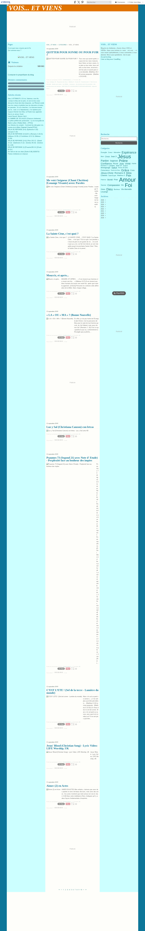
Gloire (103, 189)
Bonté (110, 180)
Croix (132, 170)
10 (81, 890)
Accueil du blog (106, 57)
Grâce (125, 170)
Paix (128, 175)
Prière (123, 160)
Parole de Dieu (115, 170)
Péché (115, 164)
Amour (127, 180)
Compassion (113, 185)
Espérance (129, 152)
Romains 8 (120, 173)
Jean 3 (113, 156)
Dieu (109, 189)
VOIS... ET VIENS (51, 45)
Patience (103, 179)
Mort (102, 156)
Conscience (105, 170)
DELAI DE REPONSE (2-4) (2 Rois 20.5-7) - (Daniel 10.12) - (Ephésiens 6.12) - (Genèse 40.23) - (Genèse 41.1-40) (25, 143)
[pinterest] (82, 2)
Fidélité (134, 163)
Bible (129, 173)
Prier (116, 180)
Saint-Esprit (112, 175)
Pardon (105, 161)
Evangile (104, 152)
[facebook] (75, 2)
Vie (122, 185)
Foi (128, 185)
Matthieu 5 (121, 175)
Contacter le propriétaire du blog (21, 75)
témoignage (105, 168)
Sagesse (114, 161)
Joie (121, 163)
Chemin (104, 176)
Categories (63, 45)
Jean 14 (119, 166)
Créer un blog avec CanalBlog (110, 59)
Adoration (117, 152)
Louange (104, 192)
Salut (114, 168)
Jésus (124, 156)
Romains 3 (104, 165)
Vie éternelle (126, 189)
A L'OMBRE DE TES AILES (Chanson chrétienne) (24, 118)
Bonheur (117, 189)
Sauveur (103, 185)
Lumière (112, 166)
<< (59, 890)
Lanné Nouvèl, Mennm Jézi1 (17, 116)
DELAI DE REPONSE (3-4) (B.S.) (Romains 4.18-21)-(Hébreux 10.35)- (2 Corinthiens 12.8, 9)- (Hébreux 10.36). (25, 136)
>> (86, 890)
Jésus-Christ (107, 173)
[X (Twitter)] (78, 2)
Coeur (110, 152)
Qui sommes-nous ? (14, 50)
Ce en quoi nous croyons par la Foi (19, 48)
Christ (107, 156)
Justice (125, 165)
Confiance (106, 163)
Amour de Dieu (123, 167)
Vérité (128, 164)
